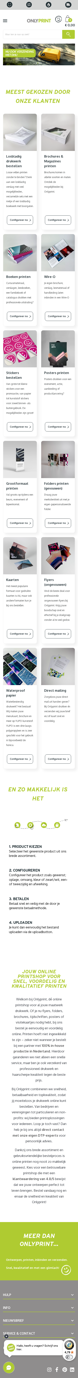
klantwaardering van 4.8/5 (33, 1179)
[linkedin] (71, 1370)
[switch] (69, 1357)
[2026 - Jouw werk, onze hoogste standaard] (39, 54)
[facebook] (56, 1370)
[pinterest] (63, 1370)
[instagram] (48, 1370)
